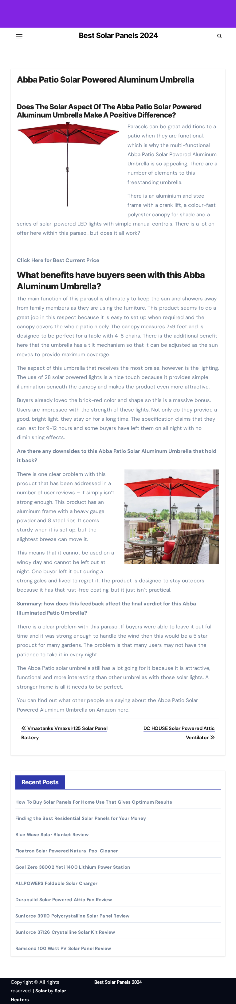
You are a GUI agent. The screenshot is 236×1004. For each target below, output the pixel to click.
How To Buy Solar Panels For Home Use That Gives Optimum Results (93, 802)
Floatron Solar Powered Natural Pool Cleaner (66, 851)
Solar (41, 991)
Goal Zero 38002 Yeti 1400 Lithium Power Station (72, 867)
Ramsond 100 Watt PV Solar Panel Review (63, 948)
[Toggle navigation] (19, 36)
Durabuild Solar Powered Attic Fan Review (63, 900)
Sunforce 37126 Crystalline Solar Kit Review (65, 932)
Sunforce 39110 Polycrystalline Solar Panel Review (72, 916)
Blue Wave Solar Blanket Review (51, 835)
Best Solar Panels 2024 (118, 35)
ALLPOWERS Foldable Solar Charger (56, 883)
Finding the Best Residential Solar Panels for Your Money (80, 818)
